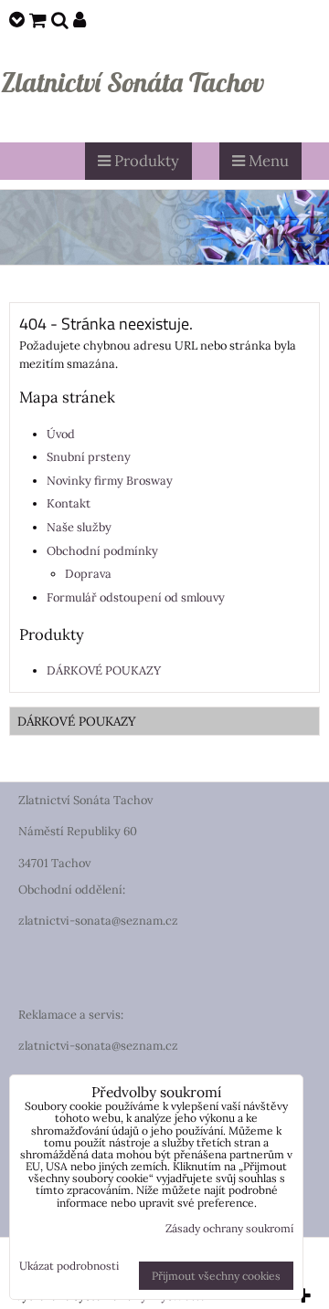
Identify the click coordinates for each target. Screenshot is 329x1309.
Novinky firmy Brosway (110, 480)
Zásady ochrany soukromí (229, 1228)
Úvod (61, 434)
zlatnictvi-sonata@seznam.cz (98, 920)
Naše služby (79, 527)
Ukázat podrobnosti (69, 1266)
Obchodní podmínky (102, 551)
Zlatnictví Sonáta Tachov (132, 82)
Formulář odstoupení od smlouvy (136, 597)
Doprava (88, 573)
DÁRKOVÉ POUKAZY (104, 670)
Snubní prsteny (89, 457)
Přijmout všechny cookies (216, 1276)
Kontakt (68, 503)
